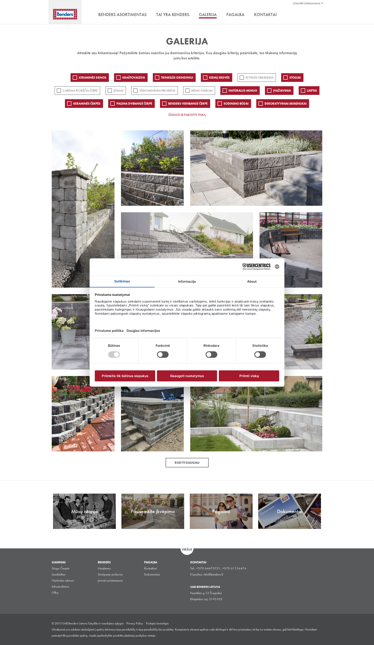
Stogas (295, 77)
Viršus (187, 549)
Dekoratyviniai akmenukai (285, 103)
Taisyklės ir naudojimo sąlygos (106, 623)
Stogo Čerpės (60, 568)
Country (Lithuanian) (306, 3)
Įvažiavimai (282, 90)
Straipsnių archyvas (110, 574)
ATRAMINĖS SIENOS (92, 77)
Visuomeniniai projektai (157, 90)
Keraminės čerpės (86, 103)
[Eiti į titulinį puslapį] (65, 14)
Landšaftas (58, 574)
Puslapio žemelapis (157, 623)
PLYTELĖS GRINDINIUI (259, 77)
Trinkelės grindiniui (177, 77)
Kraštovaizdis (133, 77)
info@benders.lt (213, 574)
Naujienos (104, 568)
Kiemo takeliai (202, 90)
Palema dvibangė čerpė (134, 103)
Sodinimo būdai (236, 103)
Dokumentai (152, 574)
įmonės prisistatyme (110, 580)
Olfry (55, 592)
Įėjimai (118, 90)
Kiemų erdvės (219, 77)
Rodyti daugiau (187, 463)
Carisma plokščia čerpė (80, 90)
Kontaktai (150, 568)
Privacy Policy (134, 623)
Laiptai (312, 90)
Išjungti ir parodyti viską (187, 115)
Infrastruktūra (60, 586)
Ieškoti (319, 15)
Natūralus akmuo (243, 90)
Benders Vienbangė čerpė (188, 103)
